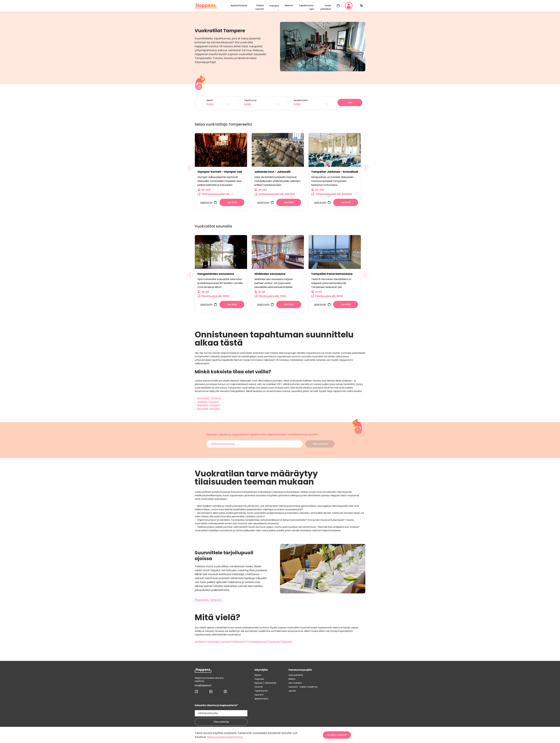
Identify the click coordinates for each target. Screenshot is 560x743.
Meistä (289, 5)
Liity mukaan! (295, 682)
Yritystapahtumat (257, 641)
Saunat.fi (259, 694)
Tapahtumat (261, 690)
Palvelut (274, 5)
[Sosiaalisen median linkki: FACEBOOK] (196, 692)
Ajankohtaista (238, 5)
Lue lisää (232, 202)
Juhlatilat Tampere (208, 401)
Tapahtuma (250, 102)
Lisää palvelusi (325, 7)
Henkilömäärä (301, 102)
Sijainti (210, 102)
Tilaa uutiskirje (221, 721)
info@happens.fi (203, 685)
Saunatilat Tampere (208, 408)
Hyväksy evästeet (337, 735)
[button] (190, 167)
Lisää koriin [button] (206, 202)
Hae (350, 102)
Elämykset (239, 641)
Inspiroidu (274, 641)
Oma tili (258, 686)
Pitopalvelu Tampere (208, 600)
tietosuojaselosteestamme (225, 737)
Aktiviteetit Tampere (219, 641)
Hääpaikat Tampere (208, 405)
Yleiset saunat (259, 7)
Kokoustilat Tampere (209, 398)
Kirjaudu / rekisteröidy (265, 682)
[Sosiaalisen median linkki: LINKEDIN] (211, 692)
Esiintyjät (287, 641)
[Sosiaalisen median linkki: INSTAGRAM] (225, 692)
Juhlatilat (200, 641)
